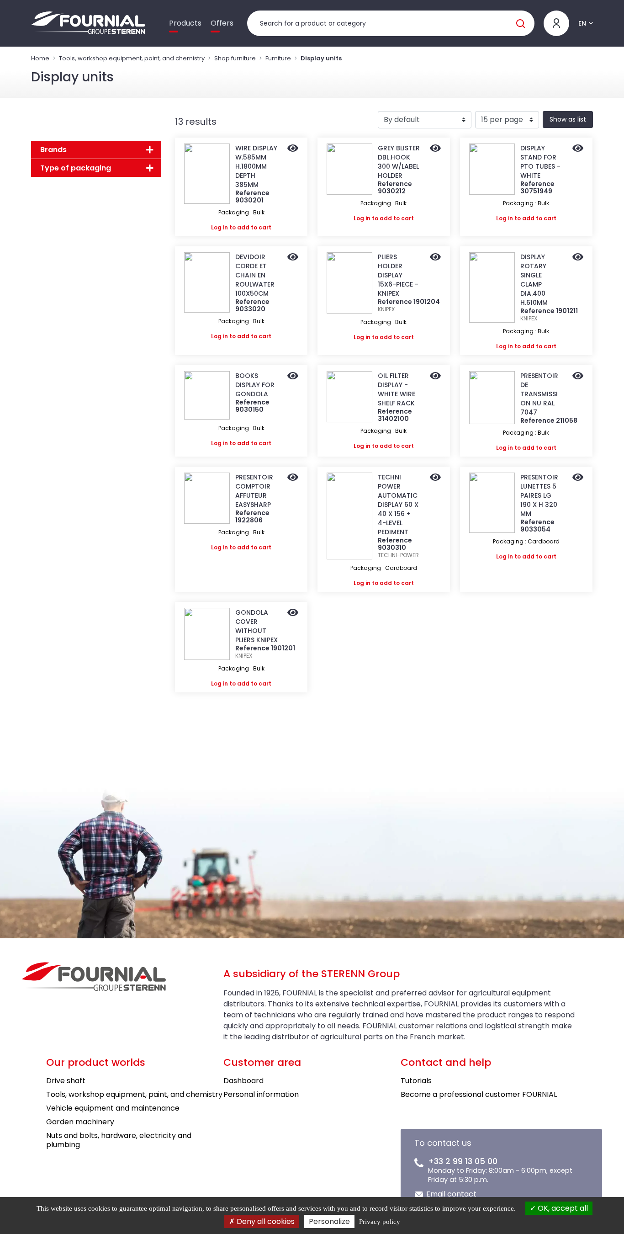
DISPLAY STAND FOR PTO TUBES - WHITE (540, 162)
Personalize (329, 1221)
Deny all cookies (265, 1221)
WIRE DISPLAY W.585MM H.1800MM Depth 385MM (256, 166)
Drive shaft (65, 1080)
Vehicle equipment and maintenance (113, 1108)
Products (185, 23)
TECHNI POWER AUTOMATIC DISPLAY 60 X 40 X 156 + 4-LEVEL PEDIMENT (398, 505)
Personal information (261, 1094)
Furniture (278, 58)
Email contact (451, 1194)
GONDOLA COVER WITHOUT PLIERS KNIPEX (256, 626)
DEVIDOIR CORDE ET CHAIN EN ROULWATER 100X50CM (255, 275)
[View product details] (293, 149)
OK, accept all (562, 1208)
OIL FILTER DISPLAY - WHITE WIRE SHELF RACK (396, 389)
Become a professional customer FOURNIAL (479, 1094)
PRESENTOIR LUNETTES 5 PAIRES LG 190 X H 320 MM (539, 495)
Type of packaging (75, 168)
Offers (222, 23)
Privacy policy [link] (379, 1221)
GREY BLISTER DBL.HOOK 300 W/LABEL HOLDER (399, 162)
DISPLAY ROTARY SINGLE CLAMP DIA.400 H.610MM (534, 279)
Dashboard (243, 1080)
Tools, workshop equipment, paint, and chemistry (132, 58)
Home (40, 58)
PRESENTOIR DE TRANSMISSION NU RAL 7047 (539, 394)
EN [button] (582, 23)
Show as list (568, 119)
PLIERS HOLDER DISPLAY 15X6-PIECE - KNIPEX (398, 275)
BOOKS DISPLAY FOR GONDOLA (255, 385)
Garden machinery (80, 1122)
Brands (53, 149)
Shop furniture (235, 58)
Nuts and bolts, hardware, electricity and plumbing (118, 1140)
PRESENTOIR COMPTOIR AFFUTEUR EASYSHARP (254, 491)
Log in (219, 227)
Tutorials (416, 1080)
